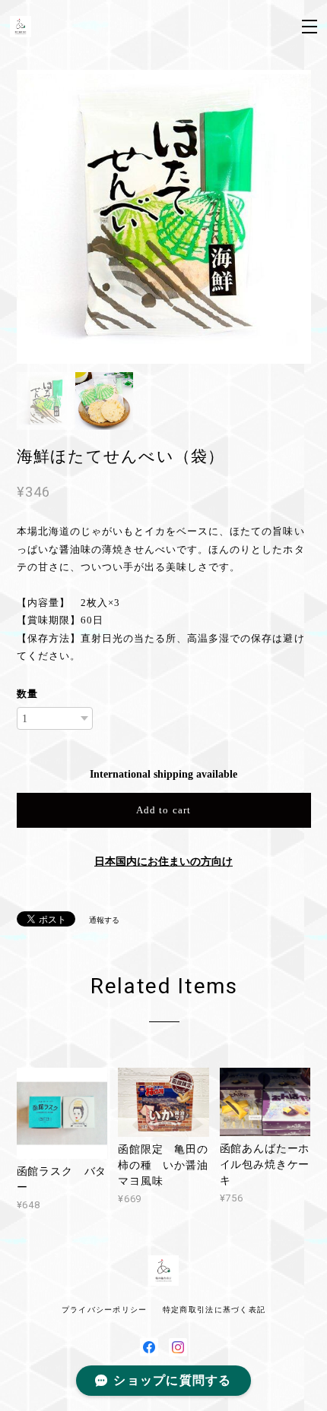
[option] (164, 217)
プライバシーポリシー (105, 1309)
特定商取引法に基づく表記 (214, 1309)
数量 (27, 693)
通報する (104, 920)
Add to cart (163, 810)
